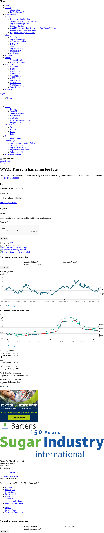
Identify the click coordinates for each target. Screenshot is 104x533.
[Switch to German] (9, 98)
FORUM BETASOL (10, 356)
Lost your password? (8, 202)
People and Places (17, 122)
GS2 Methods (15, 69)
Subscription (10, 5)
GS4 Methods (15, 73)
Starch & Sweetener (18, 113)
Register (4, 238)
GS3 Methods (15, 71)
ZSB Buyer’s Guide (13, 154)
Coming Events (16, 60)
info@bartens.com (7, 472)
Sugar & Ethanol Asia (11, 382)
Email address (6, 213)
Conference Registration (20, 42)
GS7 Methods (15, 80)
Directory (9, 136)
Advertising (9, 55)
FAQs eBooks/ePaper (19, 12)
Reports (13, 109)
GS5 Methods (15, 76)
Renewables (15, 116)
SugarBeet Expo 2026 (11, 369)
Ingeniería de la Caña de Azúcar (23, 30)
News (7, 107)
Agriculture (14, 53)
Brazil (12, 132)
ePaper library (15, 10)
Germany (3, 163)
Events (8, 58)
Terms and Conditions (14, 512)
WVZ (11, 243)
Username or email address (11, 188)
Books (7, 17)
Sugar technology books (20, 150)
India (12, 134)
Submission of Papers (18, 152)
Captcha (4, 222)
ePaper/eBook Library (14, 501)
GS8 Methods (15, 83)
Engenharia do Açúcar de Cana (22, 33)
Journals (13, 37)
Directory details (16, 138)
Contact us (9, 499)
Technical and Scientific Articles (23, 143)
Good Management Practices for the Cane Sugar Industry (33, 28)
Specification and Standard (21, 87)
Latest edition (10, 14)
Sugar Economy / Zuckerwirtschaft (24, 21)
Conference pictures (18, 62)
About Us (9, 496)
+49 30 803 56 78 (11, 476)
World (12, 127)
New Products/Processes (20, 120)
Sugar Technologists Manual (21, 23)
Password (4, 193)
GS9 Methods (15, 85)
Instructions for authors (14, 494)
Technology (10, 141)
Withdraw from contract (14, 503)
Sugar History (15, 51)
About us (8, 89)
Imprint (8, 507)
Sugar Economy (16, 48)
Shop (7, 35)
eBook (12, 46)
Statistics (8, 125)
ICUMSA (14, 44)
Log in (18, 198)
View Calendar (5, 386)
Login (2, 94)
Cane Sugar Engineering (20, 19)
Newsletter (9, 492)
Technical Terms (16, 145)
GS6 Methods (15, 78)
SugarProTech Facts (18, 147)
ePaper (8, 8)
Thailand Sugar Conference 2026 (15, 375)
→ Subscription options (9, 178)
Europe (13, 129)
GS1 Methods (15, 67)
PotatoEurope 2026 (10, 362)
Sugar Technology (17, 26)
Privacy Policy (11, 510)
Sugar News (15, 111)
